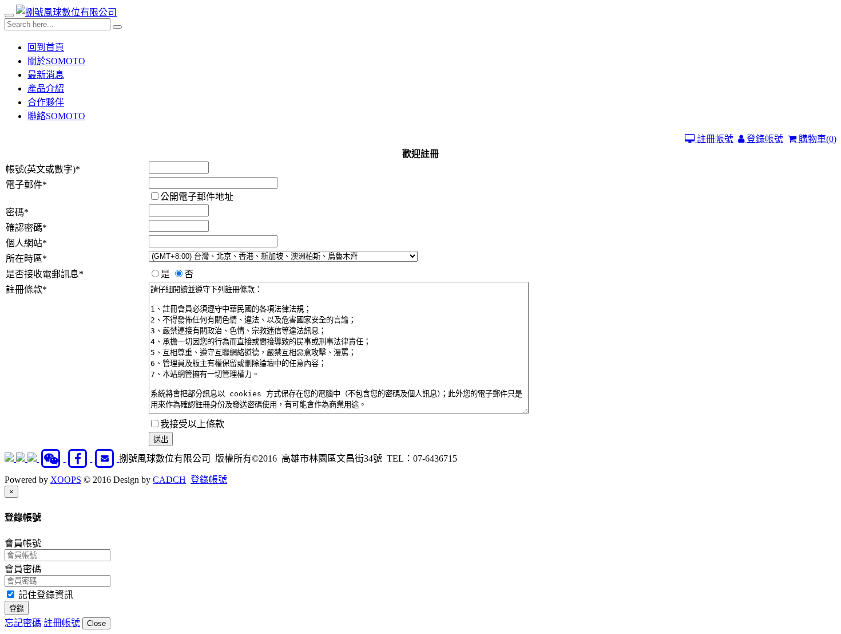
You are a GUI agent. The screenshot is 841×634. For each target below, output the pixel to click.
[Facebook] (79, 458)
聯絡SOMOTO (56, 116)
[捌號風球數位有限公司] (66, 12)
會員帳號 (23, 543)
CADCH (169, 480)
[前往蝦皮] (10, 458)
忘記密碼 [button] (23, 623)
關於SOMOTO (56, 61)
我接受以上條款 (192, 424)
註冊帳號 (714, 139)
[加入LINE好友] (21, 458)
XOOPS (65, 480)
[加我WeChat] (52, 458)
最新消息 (45, 75)
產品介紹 (45, 88)
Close (96, 623)
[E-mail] (105, 458)
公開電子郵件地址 (196, 197)
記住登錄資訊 (44, 595)
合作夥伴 (45, 102)
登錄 (16, 608)
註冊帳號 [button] (61, 623)
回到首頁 (45, 47)
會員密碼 (23, 569)
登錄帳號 (763, 139)
